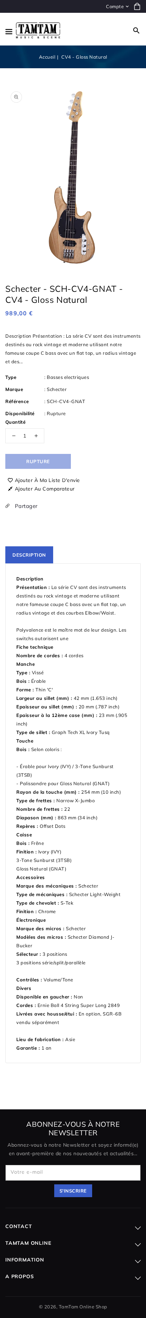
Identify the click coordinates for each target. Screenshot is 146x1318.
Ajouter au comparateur (45, 489)
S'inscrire (73, 1191)
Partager (25, 506)
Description (29, 555)
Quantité (15, 422)
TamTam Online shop (83, 1306)
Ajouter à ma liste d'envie (47, 480)
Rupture (38, 461)
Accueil (47, 57)
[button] (136, 30)
